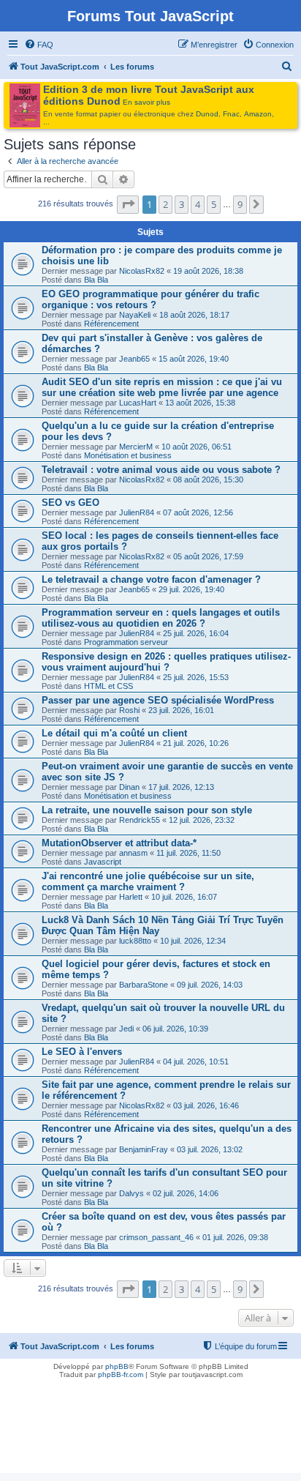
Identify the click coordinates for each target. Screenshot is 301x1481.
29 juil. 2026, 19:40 (191, 589)
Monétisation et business (128, 455)
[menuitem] (38, 44)
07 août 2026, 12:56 (198, 512)
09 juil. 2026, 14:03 (210, 984)
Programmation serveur (126, 642)
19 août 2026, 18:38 (208, 270)
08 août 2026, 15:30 (208, 479)
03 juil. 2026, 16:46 (206, 1105)
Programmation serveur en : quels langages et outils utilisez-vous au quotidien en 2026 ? (161, 618)
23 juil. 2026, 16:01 (181, 710)
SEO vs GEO (70, 502)
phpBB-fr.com (120, 1374)
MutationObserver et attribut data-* (119, 843)
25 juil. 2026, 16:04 (196, 633)
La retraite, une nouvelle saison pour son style (147, 810)
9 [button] (240, 204)
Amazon (258, 114)
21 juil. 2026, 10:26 (196, 743)
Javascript (102, 861)
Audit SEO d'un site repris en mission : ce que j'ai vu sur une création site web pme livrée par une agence (162, 387)
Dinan (129, 787)
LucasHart (137, 402)
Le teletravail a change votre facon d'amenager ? (151, 579)
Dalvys (131, 1193)
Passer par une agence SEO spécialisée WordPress (158, 700)
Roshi (129, 710)
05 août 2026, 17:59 (208, 556)
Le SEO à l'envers (82, 1051)
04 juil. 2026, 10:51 (196, 1061)
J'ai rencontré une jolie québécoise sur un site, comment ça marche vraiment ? (148, 881)
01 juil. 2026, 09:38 (235, 1237)
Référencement (111, 323)
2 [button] (165, 204)
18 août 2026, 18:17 (194, 314)
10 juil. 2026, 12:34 (193, 940)
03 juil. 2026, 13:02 (210, 1149)
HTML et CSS (108, 686)
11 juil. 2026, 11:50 (188, 852)
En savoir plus (146, 102)
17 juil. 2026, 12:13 (181, 787)
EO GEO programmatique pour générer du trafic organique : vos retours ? (150, 299)
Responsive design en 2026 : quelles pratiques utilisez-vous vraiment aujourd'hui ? (166, 662)
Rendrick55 (139, 820)
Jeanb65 (134, 358)
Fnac (231, 114)
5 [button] (213, 204)
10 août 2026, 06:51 (196, 446)
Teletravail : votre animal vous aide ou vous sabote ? (161, 469)
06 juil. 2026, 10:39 (175, 1028)
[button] (128, 204)
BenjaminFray (143, 1149)
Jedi (126, 1028)
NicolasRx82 (141, 270)
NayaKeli (134, 314)
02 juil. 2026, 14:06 (185, 1193)
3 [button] (181, 204)
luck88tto (135, 940)
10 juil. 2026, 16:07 (184, 896)
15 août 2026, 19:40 (194, 358)
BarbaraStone (143, 984)
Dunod (207, 114)
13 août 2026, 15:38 (200, 402)
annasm (133, 852)
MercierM (136, 446)
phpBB (117, 1366)
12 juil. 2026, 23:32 (202, 820)
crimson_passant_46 (156, 1237)
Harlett (130, 896)
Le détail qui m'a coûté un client (114, 733)
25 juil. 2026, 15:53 (196, 677)
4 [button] (197, 204)
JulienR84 (136, 512)
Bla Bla (96, 279)
